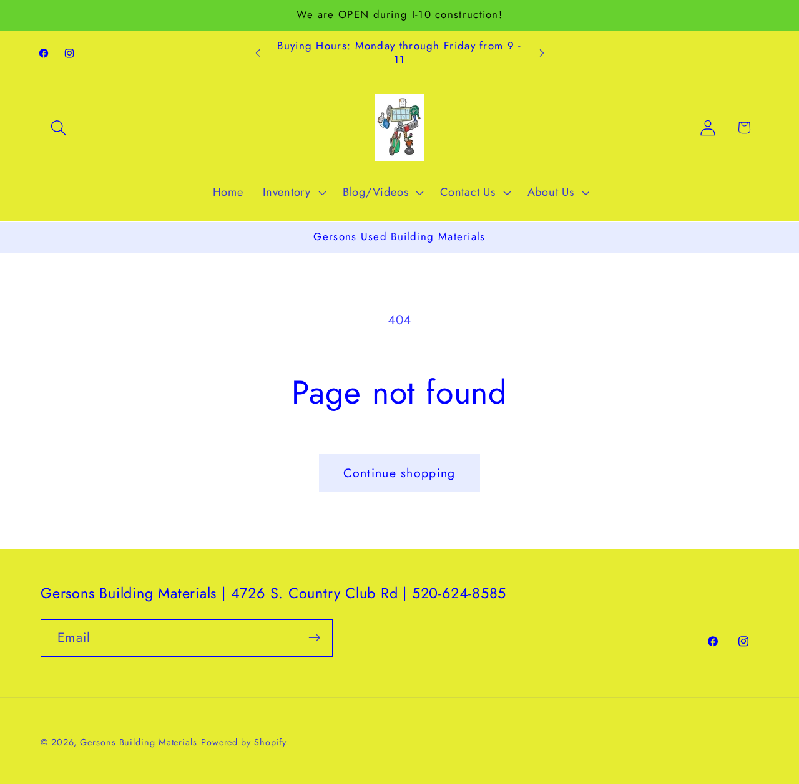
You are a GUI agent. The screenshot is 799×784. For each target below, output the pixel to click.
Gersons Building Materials (138, 741)
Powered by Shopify (244, 741)
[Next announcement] (542, 53)
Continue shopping (399, 473)
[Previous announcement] (258, 53)
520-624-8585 (459, 593)
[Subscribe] (314, 638)
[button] (58, 127)
